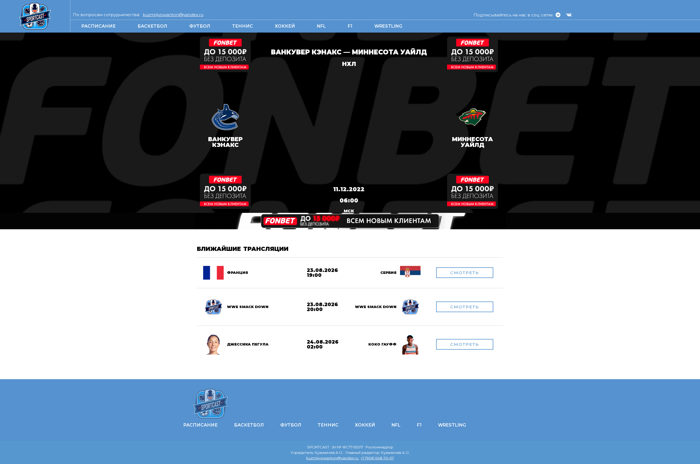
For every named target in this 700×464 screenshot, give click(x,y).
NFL (321, 26)
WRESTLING (388, 26)
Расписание (98, 26)
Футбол (199, 26)
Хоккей (285, 26)
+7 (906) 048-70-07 (377, 458)
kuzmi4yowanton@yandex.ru (173, 14)
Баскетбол (152, 26)
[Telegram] (558, 15)
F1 (350, 26)
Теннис (242, 26)
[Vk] (569, 15)
